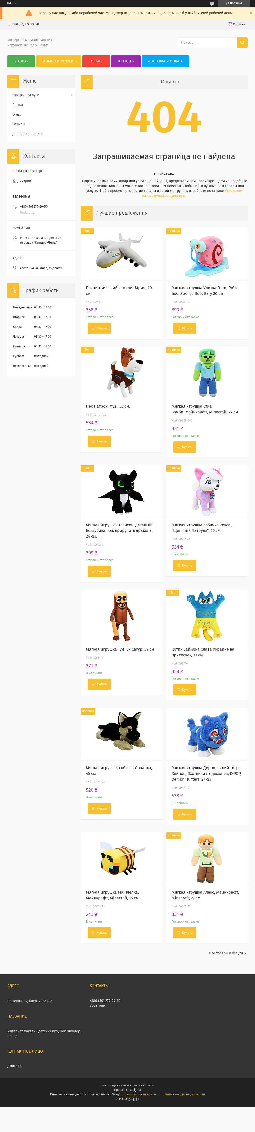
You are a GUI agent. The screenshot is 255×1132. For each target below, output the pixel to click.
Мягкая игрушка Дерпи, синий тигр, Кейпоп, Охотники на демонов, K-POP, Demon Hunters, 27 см (206, 773)
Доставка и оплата (165, 61)
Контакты (125, 61)
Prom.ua (148, 1085)
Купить (101, 328)
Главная (21, 61)
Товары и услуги (58, 61)
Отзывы (18, 124)
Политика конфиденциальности (183, 1094)
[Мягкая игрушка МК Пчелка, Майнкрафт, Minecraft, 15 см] (121, 858)
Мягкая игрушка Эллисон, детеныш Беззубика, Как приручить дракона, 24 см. (119, 530)
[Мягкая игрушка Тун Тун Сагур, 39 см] (121, 616)
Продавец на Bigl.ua (127, 1090)
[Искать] (242, 42)
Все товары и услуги (226, 953)
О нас (96, 61)
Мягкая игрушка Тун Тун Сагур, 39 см (120, 649)
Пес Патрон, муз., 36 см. (108, 406)
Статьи (17, 105)
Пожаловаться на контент (140, 1094)
